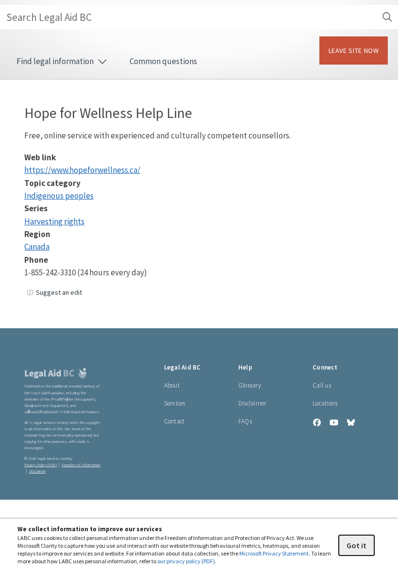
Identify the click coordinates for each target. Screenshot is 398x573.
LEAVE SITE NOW (354, 50)
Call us (322, 385)
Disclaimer (252, 403)
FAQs (245, 421)
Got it (356, 545)
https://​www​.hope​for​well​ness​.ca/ (82, 170)
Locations (325, 403)
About (172, 385)
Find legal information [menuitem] (56, 61)
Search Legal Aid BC (49, 17)
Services (174, 403)
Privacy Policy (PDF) (40, 465)
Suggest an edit (59, 292)
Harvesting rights (54, 221)
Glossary (249, 385)
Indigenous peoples (59, 195)
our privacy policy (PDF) (186, 561)
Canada (37, 246)
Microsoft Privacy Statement (274, 553)
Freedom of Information (81, 465)
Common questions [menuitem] (163, 61)
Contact (174, 421)
